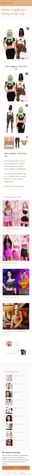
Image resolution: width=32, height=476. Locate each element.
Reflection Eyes (18, 416)
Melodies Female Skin (20, 376)
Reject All (23, 472)
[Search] (26, 3)
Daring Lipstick (18, 392)
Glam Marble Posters (20, 408)
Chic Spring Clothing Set (12, 229)
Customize (8, 472)
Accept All (16, 468)
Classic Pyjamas (19, 432)
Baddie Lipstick (18, 440)
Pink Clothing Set (9, 263)
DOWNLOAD (21, 169)
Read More (7, 231)
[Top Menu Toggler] (29, 3)
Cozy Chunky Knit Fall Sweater (15, 332)
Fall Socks (17, 400)
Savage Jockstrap (19, 424)
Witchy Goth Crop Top (11, 297)
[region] (16, 463)
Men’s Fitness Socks (20, 384)
